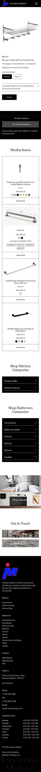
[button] (36, 3)
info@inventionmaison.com (12, 708)
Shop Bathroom (18, 64)
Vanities (5, 646)
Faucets (5, 632)
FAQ (3, 664)
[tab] (20, 118)
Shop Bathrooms (8, 620)
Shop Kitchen (7, 603)
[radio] (7, 76)
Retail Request (7, 661)
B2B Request (7, 658)
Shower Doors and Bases (11, 640)
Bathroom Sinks (8, 626)
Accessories (31, 64)
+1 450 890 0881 (9, 694)
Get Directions (7, 683)
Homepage (6, 64)
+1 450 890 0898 (9, 701)
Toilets (4, 643)
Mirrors (4, 634)
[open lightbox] (20, 32)
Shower (5, 637)
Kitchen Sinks (7, 608)
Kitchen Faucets (8, 605)
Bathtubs (5, 629)
